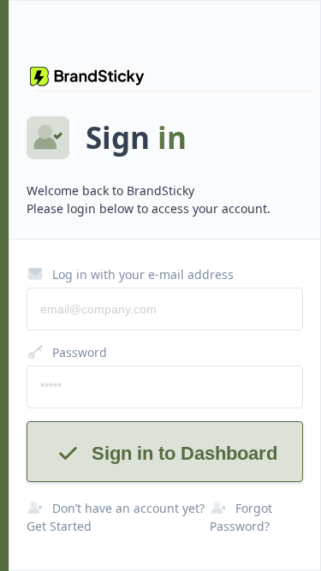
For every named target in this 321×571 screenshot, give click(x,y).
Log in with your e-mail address (143, 274)
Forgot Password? (241, 517)
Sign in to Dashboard (184, 453)
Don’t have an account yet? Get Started (116, 517)
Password (79, 352)
